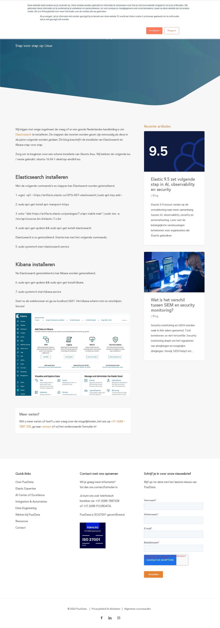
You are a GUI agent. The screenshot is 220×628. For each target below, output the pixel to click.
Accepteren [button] (154, 31)
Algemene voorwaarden (137, 609)
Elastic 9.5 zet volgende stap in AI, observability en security (173, 185)
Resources (21, 521)
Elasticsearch (23, 134)
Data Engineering (25, 508)
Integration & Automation (31, 501)
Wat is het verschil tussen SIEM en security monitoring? (173, 305)
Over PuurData (24, 482)
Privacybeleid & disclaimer (106, 609)
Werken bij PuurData (27, 514)
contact (46, 426)
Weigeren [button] (171, 31)
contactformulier (104, 487)
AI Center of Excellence (30, 495)
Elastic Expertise (25, 488)
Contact (20, 528)
